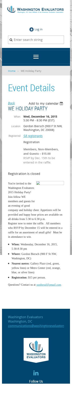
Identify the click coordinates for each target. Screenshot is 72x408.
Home (11, 71)
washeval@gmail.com (48, 284)
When (17, 116)
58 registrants (33, 136)
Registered (14, 135)
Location (15, 126)
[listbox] (46, 103)
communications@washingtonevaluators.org (39, 326)
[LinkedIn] (36, 373)
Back (11, 103)
